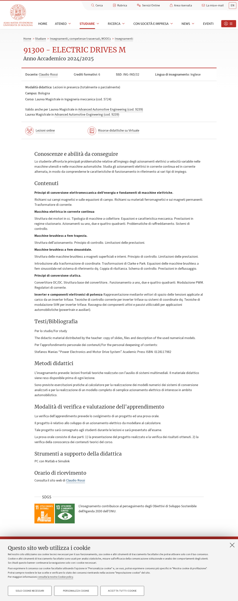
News (186, 24)
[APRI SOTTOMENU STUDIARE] (97, 23)
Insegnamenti (124, 39)
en (232, 5)
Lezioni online (45, 130)
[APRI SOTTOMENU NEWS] (192, 23)
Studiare (87, 24)
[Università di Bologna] (18, 15)
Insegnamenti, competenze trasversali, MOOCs (80, 39)
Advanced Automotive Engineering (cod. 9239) (110, 109)
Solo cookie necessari (30, 591)
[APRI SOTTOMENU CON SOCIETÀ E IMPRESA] (171, 23)
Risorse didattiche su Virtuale (118, 130)
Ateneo (61, 24)
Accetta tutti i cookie (122, 591)
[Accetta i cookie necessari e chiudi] (232, 545)
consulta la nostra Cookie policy (55, 577)
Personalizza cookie (76, 591)
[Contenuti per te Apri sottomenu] (228, 23)
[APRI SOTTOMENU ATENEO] (69, 23)
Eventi (208, 24)
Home (42, 24)
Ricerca (114, 24)
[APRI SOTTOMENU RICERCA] (123, 23)
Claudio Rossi (48, 74)
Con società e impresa (151, 24)
